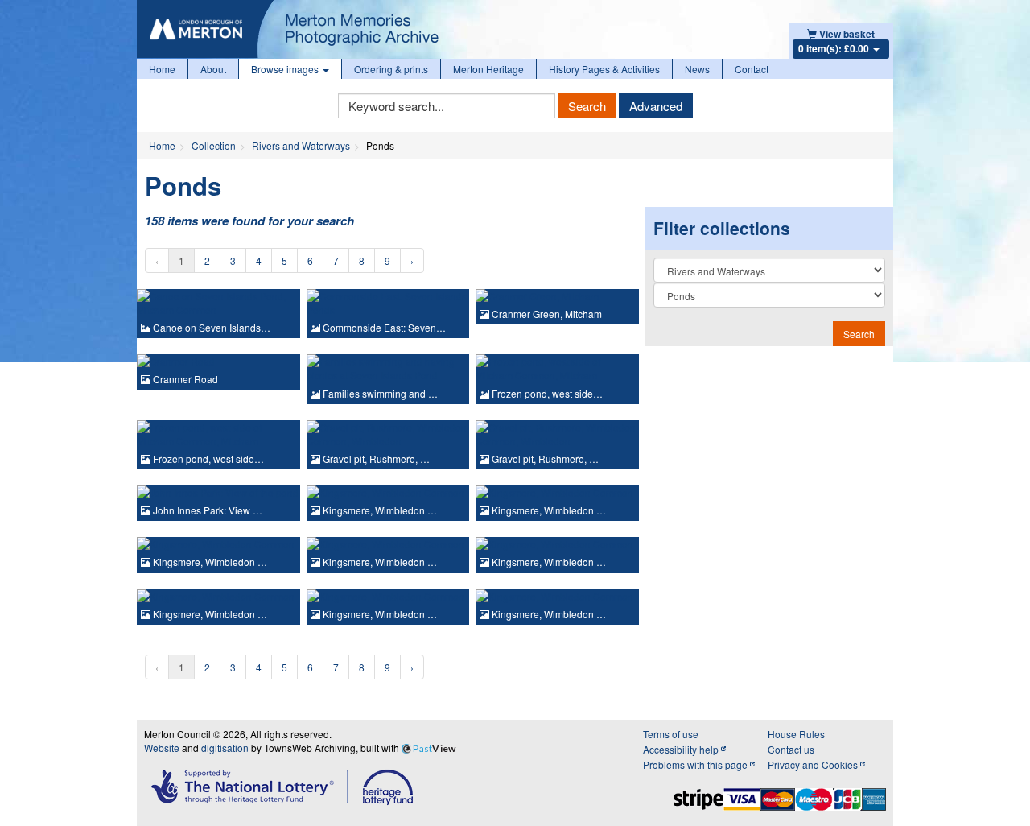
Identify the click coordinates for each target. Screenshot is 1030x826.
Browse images (286, 69)
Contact (751, 69)
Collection (214, 145)
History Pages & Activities (604, 69)
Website (161, 747)
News (697, 69)
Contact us (791, 749)
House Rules (796, 734)
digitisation (225, 747)
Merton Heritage (488, 69)
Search (587, 105)
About (213, 69)
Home (162, 69)
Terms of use (670, 734)
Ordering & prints (391, 69)
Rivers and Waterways (301, 145)
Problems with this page (696, 764)
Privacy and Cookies (814, 764)
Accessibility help (682, 749)
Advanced (655, 105)
